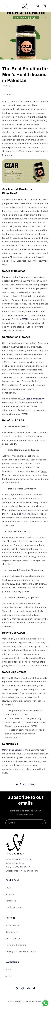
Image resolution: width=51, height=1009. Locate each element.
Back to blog (27, 784)
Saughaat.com (21, 1001)
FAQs (8, 888)
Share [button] (8, 94)
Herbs (8, 970)
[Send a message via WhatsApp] (45, 1003)
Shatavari (7, 350)
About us (9, 894)
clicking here (23, 514)
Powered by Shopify (35, 1001)
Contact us (10, 901)
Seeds (8, 976)
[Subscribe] (42, 822)
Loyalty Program (13, 907)
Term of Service (12, 939)
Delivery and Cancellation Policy (20, 951)
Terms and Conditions (15, 945)
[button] (6, 6)
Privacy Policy (12, 926)
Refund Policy (12, 932)
